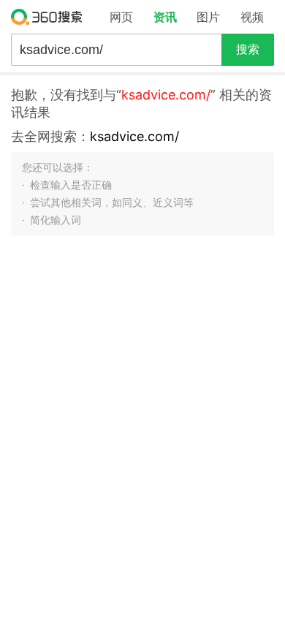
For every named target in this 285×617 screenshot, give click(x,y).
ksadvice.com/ (134, 136)
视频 (252, 17)
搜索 (247, 49)
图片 (208, 17)
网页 (121, 17)
